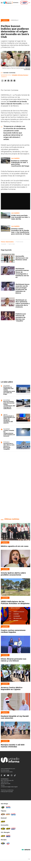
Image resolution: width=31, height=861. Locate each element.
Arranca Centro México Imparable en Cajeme (11, 688)
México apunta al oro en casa (14, 546)
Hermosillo (14, 20)
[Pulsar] (8, 807)
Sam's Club (11, 244)
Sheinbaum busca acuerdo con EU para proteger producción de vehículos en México (22, 288)
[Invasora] (3, 807)
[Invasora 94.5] (3, 814)
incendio (3, 244)
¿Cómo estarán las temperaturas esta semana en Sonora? (9, 433)
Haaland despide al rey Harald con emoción (15, 717)
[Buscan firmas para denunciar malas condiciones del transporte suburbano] (23, 404)
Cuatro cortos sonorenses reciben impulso (13, 631)
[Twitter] (5, 80)
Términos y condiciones (7, 790)
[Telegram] (14, 80)
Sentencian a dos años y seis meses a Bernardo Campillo (8, 446)
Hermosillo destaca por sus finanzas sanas (22, 258)
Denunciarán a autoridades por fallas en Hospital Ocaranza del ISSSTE (9, 419)
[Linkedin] (11, 80)
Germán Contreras (9, 72)
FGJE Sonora (19, 241)
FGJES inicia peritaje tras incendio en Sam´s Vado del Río (20, 217)
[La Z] (13, 829)
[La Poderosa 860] (8, 814)
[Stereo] (3, 829)
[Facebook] (8, 80)
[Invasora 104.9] (3, 822)
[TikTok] (15, 775)
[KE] (3, 843)
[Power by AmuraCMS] (26, 850)
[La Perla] (8, 843)
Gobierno (5, 20)
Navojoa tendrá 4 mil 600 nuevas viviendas (12, 746)
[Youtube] (8, 775)
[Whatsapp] (2, 80)
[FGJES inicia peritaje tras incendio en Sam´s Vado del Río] (5, 215)
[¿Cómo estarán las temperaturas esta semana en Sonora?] (23, 432)
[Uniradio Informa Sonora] (10, 2)
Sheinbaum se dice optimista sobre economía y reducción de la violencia (23, 303)
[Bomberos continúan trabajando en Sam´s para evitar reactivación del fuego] (5, 160)
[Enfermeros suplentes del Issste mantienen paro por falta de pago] (23, 390)
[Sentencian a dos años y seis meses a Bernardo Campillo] (23, 445)
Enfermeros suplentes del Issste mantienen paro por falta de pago (9, 390)
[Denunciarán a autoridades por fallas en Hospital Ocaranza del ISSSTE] (23, 419)
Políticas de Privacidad (7, 791)
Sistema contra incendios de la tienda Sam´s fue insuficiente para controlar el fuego (20, 231)
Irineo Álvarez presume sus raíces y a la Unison (13, 660)
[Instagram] (11, 775)
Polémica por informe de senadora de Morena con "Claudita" (21, 317)
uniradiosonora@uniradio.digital (9, 786)
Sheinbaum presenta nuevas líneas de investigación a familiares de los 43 (22, 273)
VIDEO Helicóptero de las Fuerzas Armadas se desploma (15, 602)
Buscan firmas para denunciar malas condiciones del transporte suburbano (9, 405)
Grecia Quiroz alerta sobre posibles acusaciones (13, 574)
